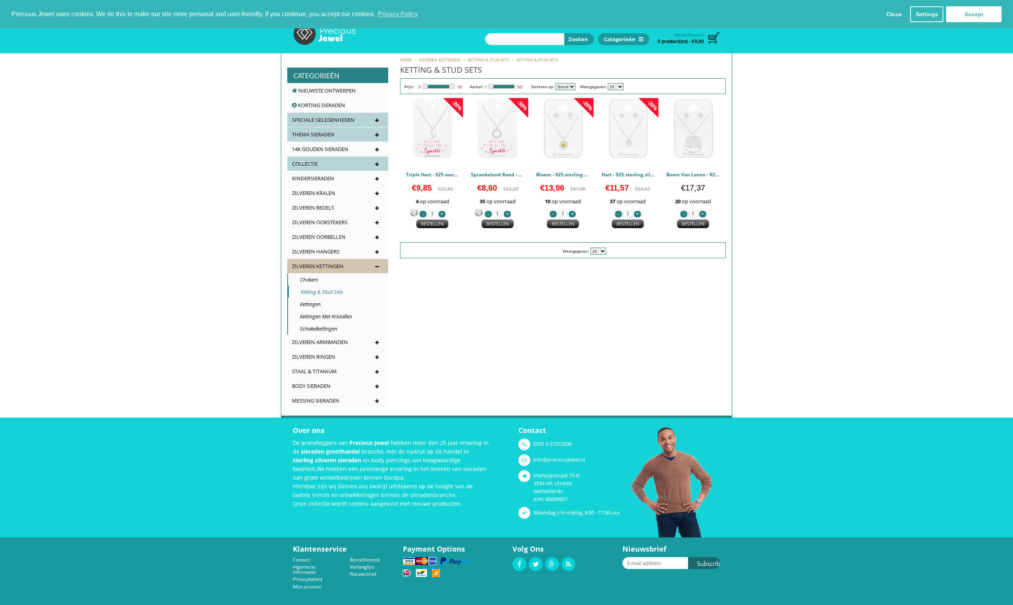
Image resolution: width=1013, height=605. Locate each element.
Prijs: (409, 86)
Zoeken (577, 39)
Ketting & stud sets (488, 59)
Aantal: (476, 86)
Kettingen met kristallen (322, 316)
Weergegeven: (593, 86)
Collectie (305, 163)
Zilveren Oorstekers (319, 222)
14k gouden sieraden (320, 149)
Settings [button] (927, 14)
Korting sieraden (321, 105)
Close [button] (894, 14)
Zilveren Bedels (313, 207)
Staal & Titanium (314, 371)
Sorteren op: (542, 86)
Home (406, 59)
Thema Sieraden (313, 134)
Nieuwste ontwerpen (326, 90)
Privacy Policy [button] (398, 14)
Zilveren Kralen (313, 193)
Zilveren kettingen (440, 59)
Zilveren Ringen (313, 356)
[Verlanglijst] (450, 154)
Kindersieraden (313, 178)
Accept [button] (973, 14)
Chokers (305, 279)
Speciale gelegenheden (323, 119)
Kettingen (307, 304)
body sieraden (311, 385)
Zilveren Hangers (316, 251)
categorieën (316, 75)
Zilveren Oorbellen (318, 236)
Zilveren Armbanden (320, 342)
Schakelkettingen (315, 328)
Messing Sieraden (315, 400)
